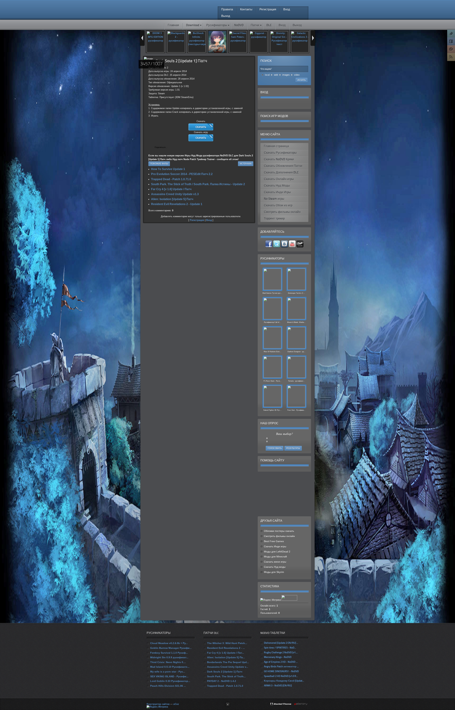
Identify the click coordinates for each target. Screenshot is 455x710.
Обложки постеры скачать (279, 530)
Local (267, 74)
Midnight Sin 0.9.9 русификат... (169, 657)
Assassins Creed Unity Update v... (227, 666)
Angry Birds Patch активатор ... (281, 666)
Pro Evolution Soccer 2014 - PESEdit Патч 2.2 (182, 174)
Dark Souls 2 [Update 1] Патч (224, 671)
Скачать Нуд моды (274, 566)
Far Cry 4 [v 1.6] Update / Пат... (225, 652)
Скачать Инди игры (275, 546)
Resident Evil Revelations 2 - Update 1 (176, 204)
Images (286, 74)
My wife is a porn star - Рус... (167, 671)
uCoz (176, 704)
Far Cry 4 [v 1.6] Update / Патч (171, 189)
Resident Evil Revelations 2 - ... (226, 648)
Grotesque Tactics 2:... (296, 293)
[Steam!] (300, 246)
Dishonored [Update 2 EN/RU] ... (281, 643)
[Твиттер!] (277, 246)
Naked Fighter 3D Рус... (272, 410)
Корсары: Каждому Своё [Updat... (284, 681)
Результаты (293, 448)
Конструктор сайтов (158, 704)
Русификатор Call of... (272, 322)
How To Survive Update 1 (168, 169)
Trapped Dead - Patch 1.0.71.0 (171, 179)
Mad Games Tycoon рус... (272, 293)
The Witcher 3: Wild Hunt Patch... (227, 643)
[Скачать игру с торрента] (200, 140)
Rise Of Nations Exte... (272, 352)
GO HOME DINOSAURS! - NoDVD (281, 671)
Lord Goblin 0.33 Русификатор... (170, 681)
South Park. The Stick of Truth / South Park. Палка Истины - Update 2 (198, 184)
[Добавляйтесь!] (285, 246)
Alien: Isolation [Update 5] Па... (226, 657)
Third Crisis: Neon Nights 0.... (168, 662)
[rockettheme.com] (281, 704)
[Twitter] (175, 147)
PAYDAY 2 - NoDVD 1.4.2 (221, 681)
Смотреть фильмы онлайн (279, 536)
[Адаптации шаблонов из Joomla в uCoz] (300, 704)
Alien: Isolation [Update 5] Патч (172, 199)
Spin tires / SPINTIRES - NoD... (280, 648)
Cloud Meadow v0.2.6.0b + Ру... (169, 643)
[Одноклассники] (178, 147)
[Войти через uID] (269, 103)
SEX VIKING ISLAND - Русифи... (169, 676)
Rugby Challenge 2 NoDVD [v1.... (281, 652)
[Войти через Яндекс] (287, 103)
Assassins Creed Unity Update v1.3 (175, 194)
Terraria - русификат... (296, 381)
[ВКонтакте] (171, 147)
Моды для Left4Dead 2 (277, 551)
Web (276, 74)
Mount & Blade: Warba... (296, 322)
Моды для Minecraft (275, 556)
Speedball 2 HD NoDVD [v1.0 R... (281, 676)
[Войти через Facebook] (281, 103)
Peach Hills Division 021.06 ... (168, 685)
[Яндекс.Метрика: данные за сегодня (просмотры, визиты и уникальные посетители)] (157, 706)
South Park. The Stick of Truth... (226, 676)
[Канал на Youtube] (292, 246)
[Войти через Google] (293, 103)
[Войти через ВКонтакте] (275, 103)
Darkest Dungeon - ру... (296, 352)
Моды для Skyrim (274, 572)
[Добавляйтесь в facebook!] (269, 246)
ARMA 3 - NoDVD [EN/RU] (278, 685)
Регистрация (197, 220)
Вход (209, 220)
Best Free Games (274, 541)
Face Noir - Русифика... (296, 410)
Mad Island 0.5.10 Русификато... (169, 666)
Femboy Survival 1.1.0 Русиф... (169, 652)
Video (296, 74)
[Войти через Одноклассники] (299, 103)
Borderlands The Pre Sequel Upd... (228, 662)
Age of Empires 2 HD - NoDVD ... (281, 662)
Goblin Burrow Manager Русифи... (171, 648)
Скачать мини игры (275, 561)
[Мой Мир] (182, 147)
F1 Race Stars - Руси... (272, 381)
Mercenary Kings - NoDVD (277, 657)
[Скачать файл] (200, 129)
